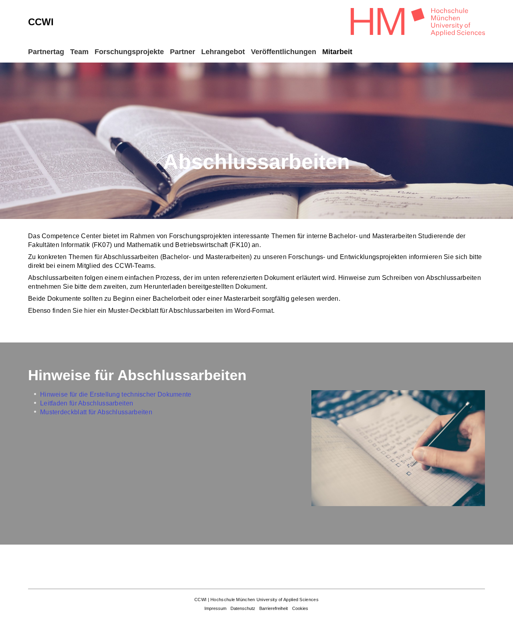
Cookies (300, 608)
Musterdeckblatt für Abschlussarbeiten (96, 412)
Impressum (215, 608)
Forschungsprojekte (129, 52)
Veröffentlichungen (283, 52)
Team (79, 52)
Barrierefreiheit (273, 608)
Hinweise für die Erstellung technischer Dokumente (116, 394)
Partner (182, 52)
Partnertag (46, 52)
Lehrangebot (223, 52)
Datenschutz (242, 608)
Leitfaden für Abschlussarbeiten (86, 403)
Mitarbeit (337, 52)
